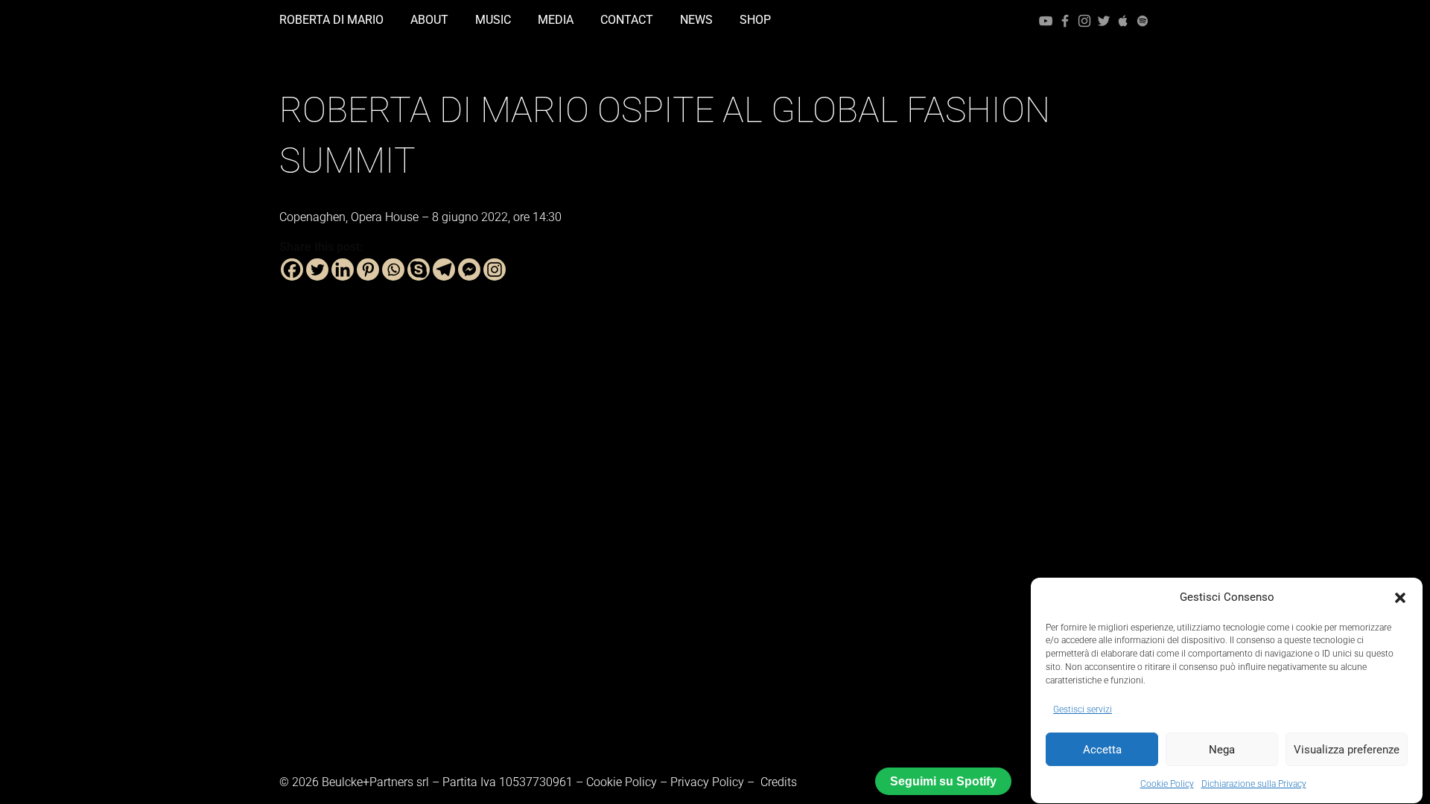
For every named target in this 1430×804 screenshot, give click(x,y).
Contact (626, 20)
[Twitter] (1105, 20)
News (696, 20)
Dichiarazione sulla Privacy (1253, 784)
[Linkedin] (342, 269)
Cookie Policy (1167, 784)
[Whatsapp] (393, 269)
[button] (1400, 597)
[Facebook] (1066, 20)
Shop (755, 20)
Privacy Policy (707, 782)
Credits (778, 782)
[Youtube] (1047, 20)
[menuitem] (337, 20)
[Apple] (1124, 20)
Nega (1222, 749)
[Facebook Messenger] (469, 269)
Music (493, 20)
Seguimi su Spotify (943, 781)
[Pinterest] (368, 269)
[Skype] (418, 269)
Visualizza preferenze (1346, 749)
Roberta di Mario (331, 20)
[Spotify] (1142, 20)
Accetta (1102, 749)
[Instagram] (1086, 20)
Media (555, 20)
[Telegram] (444, 269)
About (429, 20)
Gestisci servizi (1082, 709)
